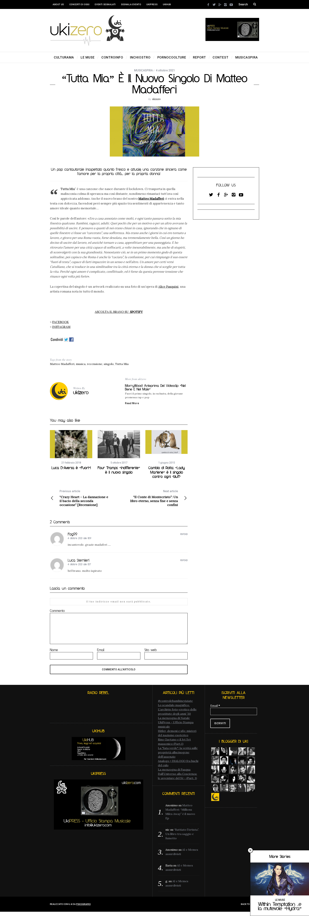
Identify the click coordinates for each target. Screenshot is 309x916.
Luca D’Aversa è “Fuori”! (71, 468)
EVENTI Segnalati (105, 4)
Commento (57, 611)
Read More (132, 403)
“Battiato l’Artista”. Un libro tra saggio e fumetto (182, 834)
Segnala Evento (131, 4)
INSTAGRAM (61, 327)
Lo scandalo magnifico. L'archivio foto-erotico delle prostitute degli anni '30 (177, 709)
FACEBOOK (60, 322)
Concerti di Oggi (79, 4)
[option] (71, 450)
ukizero (156, 99)
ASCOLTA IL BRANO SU (119, 312)
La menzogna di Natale (174, 718)
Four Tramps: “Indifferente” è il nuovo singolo (119, 470)
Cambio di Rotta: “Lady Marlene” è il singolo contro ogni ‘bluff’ (166, 472)
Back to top (248, 904)
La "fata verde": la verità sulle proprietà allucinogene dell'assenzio (178, 752)
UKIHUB (167, 4)
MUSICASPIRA (143, 70)
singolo (109, 364)
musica (80, 364)
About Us (58, 4)
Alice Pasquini (168, 287)
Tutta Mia (122, 364)
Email (100, 650)
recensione (94, 364)
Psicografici (83, 904)
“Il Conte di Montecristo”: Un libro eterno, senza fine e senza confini (154, 498)
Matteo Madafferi (62, 364)
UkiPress (152, 4)
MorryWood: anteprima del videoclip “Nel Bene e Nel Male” (155, 387)
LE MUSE (280, 899)
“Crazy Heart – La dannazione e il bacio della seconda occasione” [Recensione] (84, 498)
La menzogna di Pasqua (174, 769)
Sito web (150, 650)
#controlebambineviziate (175, 701)
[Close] (250, 850)
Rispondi (184, 534)
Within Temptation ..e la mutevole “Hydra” (279, 906)
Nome (54, 650)
